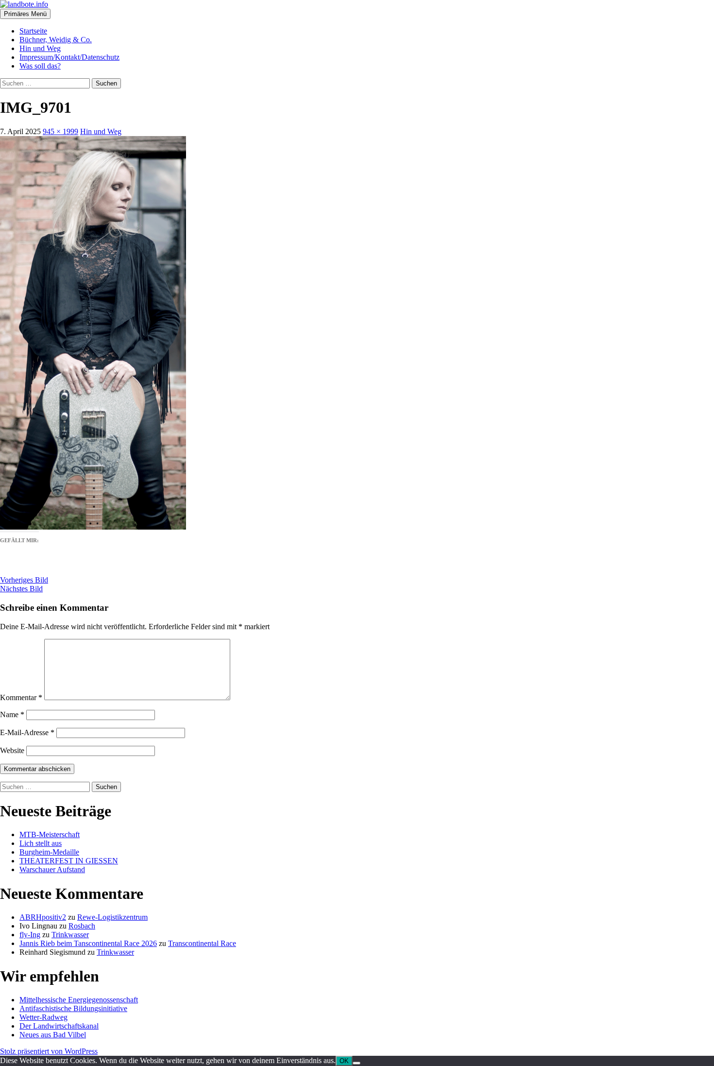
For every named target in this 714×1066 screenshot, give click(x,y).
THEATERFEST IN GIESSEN (68, 861)
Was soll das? (40, 66)
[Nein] (356, 1063)
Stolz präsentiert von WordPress (49, 1051)
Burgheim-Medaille (49, 852)
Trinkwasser (70, 934)
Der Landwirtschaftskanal (59, 1026)
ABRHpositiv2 (42, 917)
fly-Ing (29, 934)
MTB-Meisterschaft (49, 834)
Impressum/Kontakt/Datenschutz (69, 57)
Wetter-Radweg (43, 1017)
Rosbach (81, 926)
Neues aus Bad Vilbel (52, 1035)
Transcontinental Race (202, 943)
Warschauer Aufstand (52, 869)
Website (12, 750)
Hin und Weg (40, 48)
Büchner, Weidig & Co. (55, 39)
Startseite (33, 31)
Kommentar (21, 697)
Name (12, 714)
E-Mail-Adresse (27, 732)
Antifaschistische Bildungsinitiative (73, 1008)
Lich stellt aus (40, 843)
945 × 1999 (60, 131)
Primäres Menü (25, 13)
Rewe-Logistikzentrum (112, 917)
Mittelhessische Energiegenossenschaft (78, 1000)
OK (344, 1061)
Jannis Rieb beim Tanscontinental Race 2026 (88, 943)
